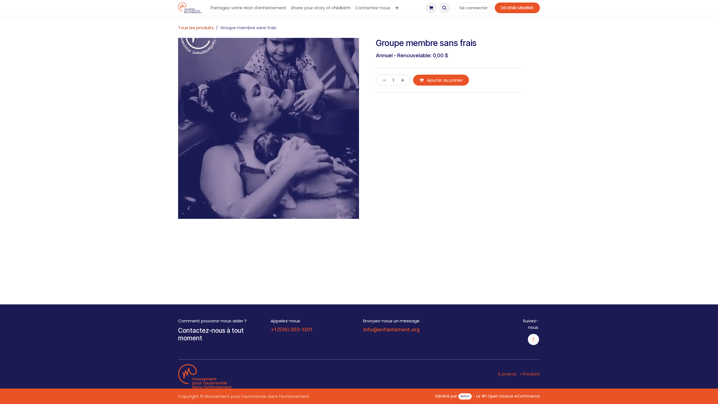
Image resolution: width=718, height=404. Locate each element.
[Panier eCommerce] (431, 7)
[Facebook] (533, 339)
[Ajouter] (404, 80)
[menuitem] (248, 8)
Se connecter (473, 8)
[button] (444, 7)
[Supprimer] (382, 80)
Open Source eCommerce (513, 396)
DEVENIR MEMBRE (517, 8)
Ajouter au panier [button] (444, 80)
